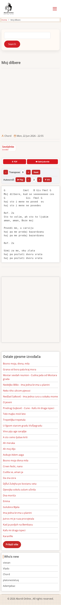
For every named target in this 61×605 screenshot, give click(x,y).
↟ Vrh (47, 179)
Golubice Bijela (11, 507)
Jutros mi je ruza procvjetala (18, 518)
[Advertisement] (30, 101)
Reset (36, 172)
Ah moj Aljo (9, 448)
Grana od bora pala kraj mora (19, 369)
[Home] (8, 8)
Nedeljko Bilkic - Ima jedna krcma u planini (26, 384)
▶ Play (20, 179)
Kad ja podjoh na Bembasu (18, 524)
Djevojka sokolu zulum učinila (19, 489)
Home (4, 20)
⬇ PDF (14, 161)
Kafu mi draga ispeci (14, 530)
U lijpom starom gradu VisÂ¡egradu (22, 425)
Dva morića (9, 495)
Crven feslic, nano (13, 466)
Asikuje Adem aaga (13, 454)
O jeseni (7, 402)
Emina (6, 501)
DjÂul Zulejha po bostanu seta (19, 483)
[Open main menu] (54, 8)
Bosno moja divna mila (15, 460)
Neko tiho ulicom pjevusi (16, 390)
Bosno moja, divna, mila (16, 363)
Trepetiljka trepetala (14, 419)
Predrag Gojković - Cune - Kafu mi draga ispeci (28, 408)
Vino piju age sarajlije (15, 431)
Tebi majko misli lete (14, 413)
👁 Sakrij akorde (42, 161)
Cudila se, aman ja (13, 472)
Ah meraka (9, 443)
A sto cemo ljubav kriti (15, 437)
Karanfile (8, 536)
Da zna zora (9, 478)
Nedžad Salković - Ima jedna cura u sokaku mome (30, 396)
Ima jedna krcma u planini (17, 512)
